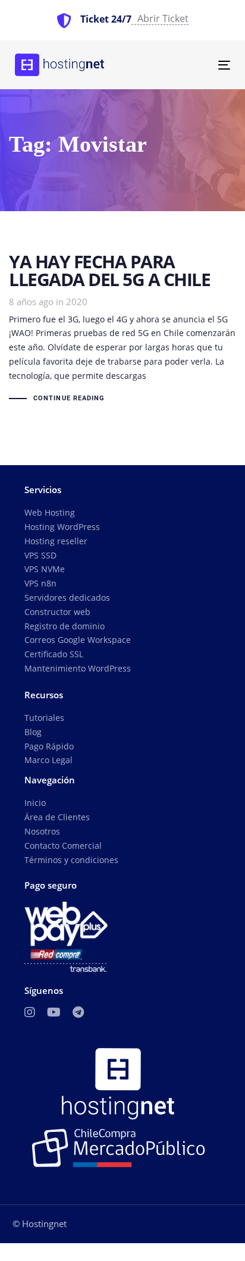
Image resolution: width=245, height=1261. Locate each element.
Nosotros (42, 831)
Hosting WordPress (62, 526)
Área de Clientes (57, 817)
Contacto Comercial (63, 845)
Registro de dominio (64, 626)
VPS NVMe (44, 569)
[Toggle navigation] (194, 65)
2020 (76, 302)
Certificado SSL (53, 654)
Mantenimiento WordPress (77, 668)
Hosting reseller (55, 541)
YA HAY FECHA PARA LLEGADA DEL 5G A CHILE (122, 329)
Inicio (35, 802)
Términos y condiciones (71, 859)
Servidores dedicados (67, 597)
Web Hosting (49, 512)
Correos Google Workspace (77, 639)
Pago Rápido (49, 746)
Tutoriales (44, 717)
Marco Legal (48, 760)
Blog (33, 732)
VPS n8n (40, 583)
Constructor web (57, 611)
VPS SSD (40, 555)
